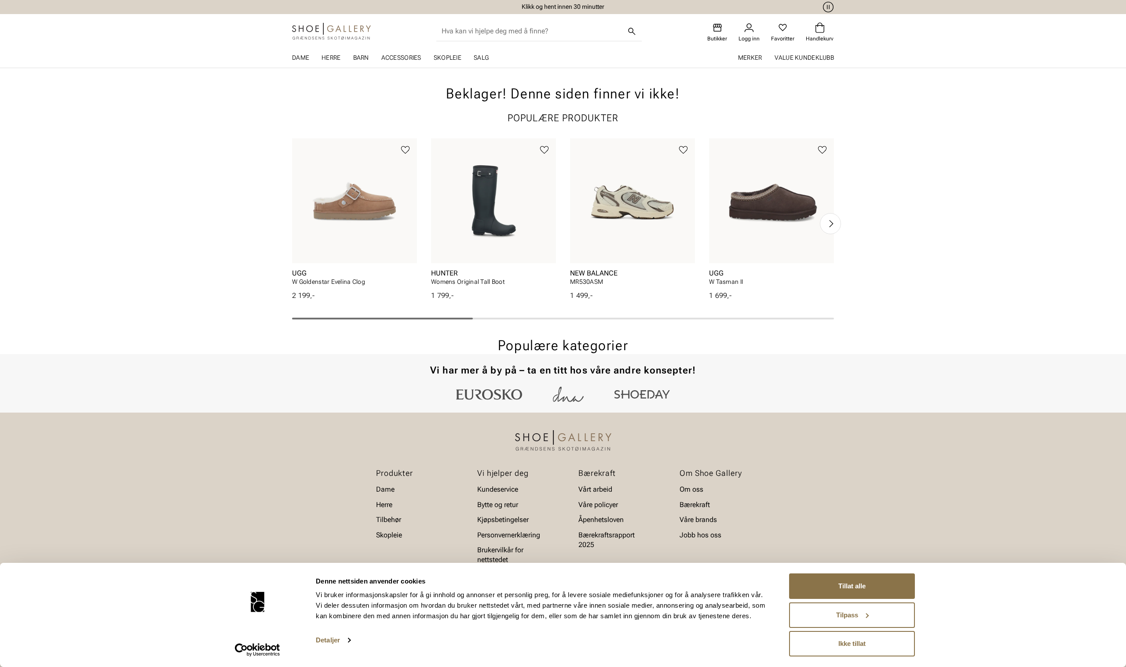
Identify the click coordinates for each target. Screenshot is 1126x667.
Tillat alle (852, 586)
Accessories (401, 57)
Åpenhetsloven (601, 519)
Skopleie (447, 57)
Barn (361, 57)
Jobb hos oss (700, 534)
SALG (481, 57)
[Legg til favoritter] (405, 150)
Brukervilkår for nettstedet (500, 555)
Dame (300, 57)
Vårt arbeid (595, 489)
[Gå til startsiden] (331, 31)
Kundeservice (497, 489)
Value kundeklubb (804, 57)
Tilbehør (388, 519)
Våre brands (698, 519)
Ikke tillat (852, 643)
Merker (750, 57)
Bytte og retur (497, 504)
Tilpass (847, 615)
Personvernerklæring (508, 534)
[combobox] (532, 31)
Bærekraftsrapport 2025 (606, 539)
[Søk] (632, 31)
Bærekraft (695, 504)
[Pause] (827, 7)
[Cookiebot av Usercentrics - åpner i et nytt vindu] (257, 649)
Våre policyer (598, 504)
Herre (331, 57)
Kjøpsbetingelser (503, 519)
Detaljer (328, 640)
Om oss (691, 489)
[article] (354, 214)
